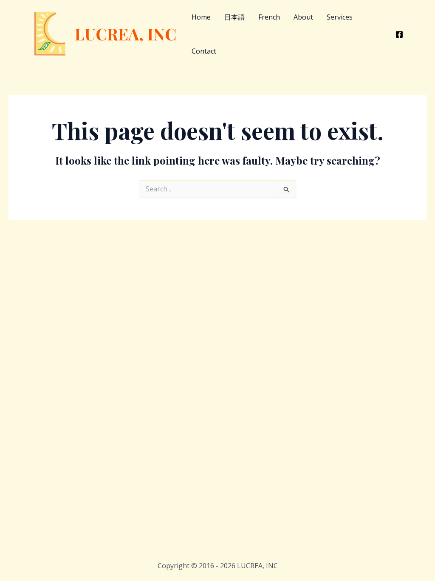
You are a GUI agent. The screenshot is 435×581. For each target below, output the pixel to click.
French (269, 17)
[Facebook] (399, 34)
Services (340, 17)
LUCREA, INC (125, 34)
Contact (204, 51)
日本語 (234, 17)
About (303, 17)
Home (201, 17)
